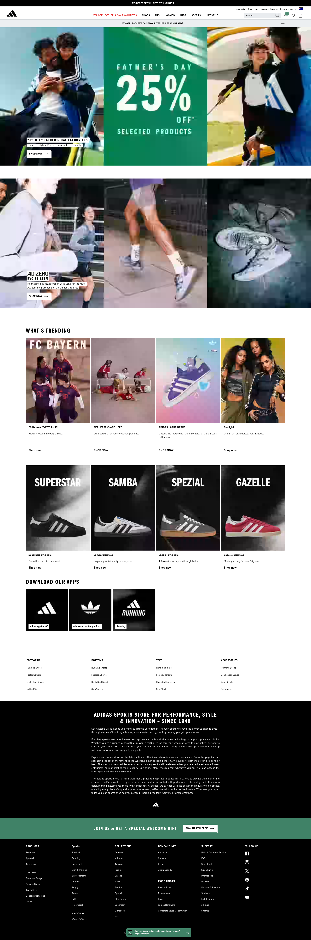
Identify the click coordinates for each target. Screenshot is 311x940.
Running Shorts (99, 668)
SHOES (146, 15)
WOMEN (170, 15)
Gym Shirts (161, 689)
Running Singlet (164, 668)
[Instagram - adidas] (264, 862)
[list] (155, 396)
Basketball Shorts (100, 682)
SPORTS (196, 15)
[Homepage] (11, 14)
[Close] (130, 932)
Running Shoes (34, 668)
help (257, 9)
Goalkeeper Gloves (230, 675)
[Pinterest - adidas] (264, 880)
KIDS (183, 15)
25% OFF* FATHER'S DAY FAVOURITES (114, 15)
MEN (158, 15)
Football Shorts (99, 675)
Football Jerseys (164, 675)
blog (250, 9)
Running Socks (228, 668)
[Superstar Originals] (58, 518)
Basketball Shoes (35, 682)
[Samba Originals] (123, 518)
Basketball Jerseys (165, 682)
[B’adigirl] (253, 396)
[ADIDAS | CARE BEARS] (188, 396)
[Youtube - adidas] (264, 897)
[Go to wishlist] (293, 15)
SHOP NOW (101, 450)
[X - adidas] (264, 871)
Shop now (35, 450)
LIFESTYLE (212, 15)
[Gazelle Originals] (253, 518)
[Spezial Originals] (188, 518)
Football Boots (34, 675)
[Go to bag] (301, 15)
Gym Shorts (97, 689)
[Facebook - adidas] (264, 854)
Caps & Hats (227, 682)
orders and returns (269, 9)
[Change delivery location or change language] (301, 9)
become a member (288, 9)
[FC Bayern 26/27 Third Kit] (58, 396)
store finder (241, 9)
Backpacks (226, 689)
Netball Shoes (33, 689)
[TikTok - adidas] (264, 889)
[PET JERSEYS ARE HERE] (123, 396)
